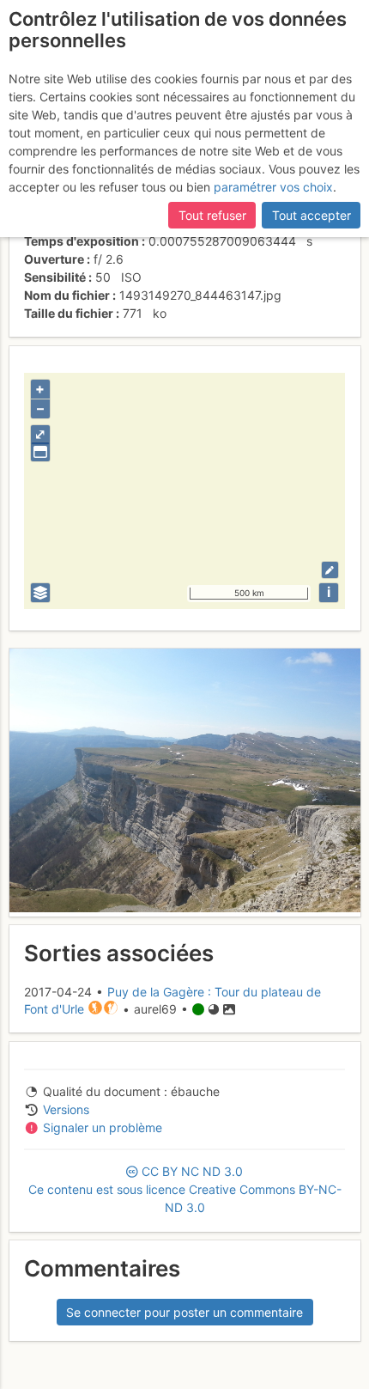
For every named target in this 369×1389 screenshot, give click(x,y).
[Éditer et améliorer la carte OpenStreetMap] (330, 570)
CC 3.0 (185, 1189)
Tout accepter (311, 215)
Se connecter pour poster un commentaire (184, 1312)
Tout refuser (212, 215)
